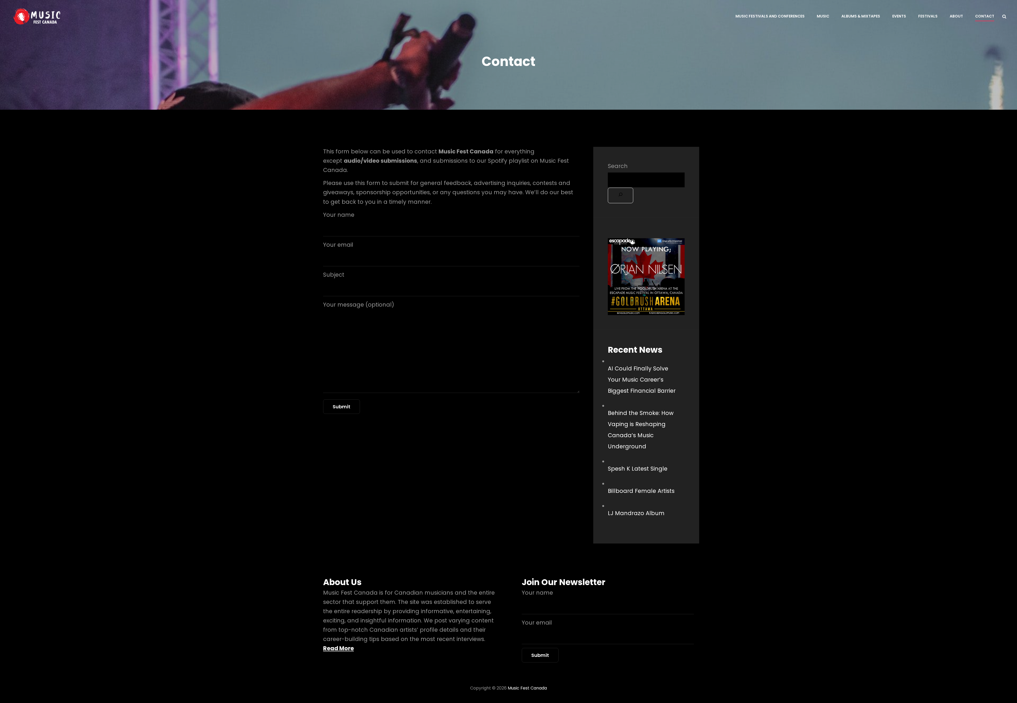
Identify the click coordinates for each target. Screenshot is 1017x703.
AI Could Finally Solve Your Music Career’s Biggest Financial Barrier (642, 380)
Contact (984, 16)
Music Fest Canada (527, 688)
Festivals (928, 16)
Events (899, 16)
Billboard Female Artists (641, 491)
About (956, 16)
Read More (338, 648)
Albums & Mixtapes (860, 16)
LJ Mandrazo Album (636, 513)
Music (823, 16)
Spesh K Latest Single (637, 468)
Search (618, 166)
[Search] (620, 195)
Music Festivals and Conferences (770, 16)
